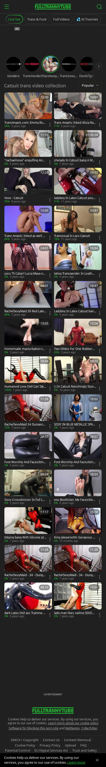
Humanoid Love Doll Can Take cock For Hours (25, 386)
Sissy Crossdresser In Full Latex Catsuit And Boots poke (24, 499)
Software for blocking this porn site (34, 728)
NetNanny (72, 728)
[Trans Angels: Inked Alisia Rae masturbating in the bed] (78, 110)
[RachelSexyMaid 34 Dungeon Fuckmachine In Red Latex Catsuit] (28, 412)
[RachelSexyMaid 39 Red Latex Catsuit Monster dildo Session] (28, 299)
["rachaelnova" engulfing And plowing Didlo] (28, 148)
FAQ (83, 745)
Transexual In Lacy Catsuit (72, 235)
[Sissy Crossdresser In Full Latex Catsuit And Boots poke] (28, 487)
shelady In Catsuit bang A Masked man (74, 160)
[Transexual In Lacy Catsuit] (78, 223)
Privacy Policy (50, 745)
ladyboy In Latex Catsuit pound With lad (74, 198)
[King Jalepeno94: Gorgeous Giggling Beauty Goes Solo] (78, 525)
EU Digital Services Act (51, 750)
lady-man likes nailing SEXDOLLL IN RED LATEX (75, 613)
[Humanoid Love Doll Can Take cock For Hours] (28, 374)
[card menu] (50, 125)
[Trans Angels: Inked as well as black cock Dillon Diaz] (28, 223)
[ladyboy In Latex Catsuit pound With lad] (78, 185)
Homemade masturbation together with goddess (25, 348)
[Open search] (99, 6)
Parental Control (17, 750)
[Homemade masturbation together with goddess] (28, 336)
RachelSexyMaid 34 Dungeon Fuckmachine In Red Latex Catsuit (25, 424)
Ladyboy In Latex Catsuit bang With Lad (74, 311)
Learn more (76, 762)
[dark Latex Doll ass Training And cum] (28, 600)
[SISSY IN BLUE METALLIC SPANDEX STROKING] (78, 412)
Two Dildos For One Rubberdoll (75, 348)
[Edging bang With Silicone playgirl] (28, 525)
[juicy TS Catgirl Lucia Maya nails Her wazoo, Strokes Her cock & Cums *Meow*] (28, 261)
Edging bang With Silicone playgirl (24, 537)
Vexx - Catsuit (13, 198)
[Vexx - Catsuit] (28, 185)
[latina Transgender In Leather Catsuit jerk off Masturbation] (78, 261)
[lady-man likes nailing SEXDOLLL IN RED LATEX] (78, 600)
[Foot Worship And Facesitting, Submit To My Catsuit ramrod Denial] (78, 450)
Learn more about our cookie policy (73, 723)
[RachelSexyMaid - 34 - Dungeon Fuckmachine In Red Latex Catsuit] (28, 563)
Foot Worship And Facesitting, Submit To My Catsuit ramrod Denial (75, 462)
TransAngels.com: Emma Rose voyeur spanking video (25, 122)
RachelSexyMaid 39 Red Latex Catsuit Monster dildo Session (25, 311)
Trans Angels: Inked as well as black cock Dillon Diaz (25, 235)
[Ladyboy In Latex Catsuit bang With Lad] (78, 299)
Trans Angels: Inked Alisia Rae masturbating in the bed (74, 122)
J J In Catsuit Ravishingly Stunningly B (74, 386)
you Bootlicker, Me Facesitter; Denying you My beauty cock (74, 499)
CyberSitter (89, 728)
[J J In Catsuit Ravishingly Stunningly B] (78, 374)
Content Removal (77, 740)
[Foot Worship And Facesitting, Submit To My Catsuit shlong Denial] (28, 450)
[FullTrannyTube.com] (53, 6)
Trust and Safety (84, 750)
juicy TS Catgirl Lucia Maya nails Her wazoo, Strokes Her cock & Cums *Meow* (25, 273)
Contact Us (51, 740)
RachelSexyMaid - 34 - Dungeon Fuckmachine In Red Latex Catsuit (24, 575)
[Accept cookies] (97, 760)
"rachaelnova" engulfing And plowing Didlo (24, 160)
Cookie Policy (25, 745)
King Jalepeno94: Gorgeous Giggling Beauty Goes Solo (75, 537)
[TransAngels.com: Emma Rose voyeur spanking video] (28, 110)
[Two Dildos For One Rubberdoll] (78, 336)
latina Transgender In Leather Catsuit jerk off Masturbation (74, 273)
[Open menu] (6, 6)
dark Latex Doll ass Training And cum (24, 613)
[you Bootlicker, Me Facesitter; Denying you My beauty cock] (78, 487)
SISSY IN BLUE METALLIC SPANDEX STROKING (74, 424)
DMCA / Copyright (25, 740)
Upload (70, 745)
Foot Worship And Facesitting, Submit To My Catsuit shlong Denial (25, 462)
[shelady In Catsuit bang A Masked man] (78, 148)
